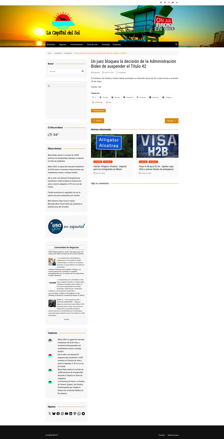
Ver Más (66, 319)
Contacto (162, 435)
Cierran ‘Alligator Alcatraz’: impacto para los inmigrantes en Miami (110, 168)
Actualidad (51, 44)
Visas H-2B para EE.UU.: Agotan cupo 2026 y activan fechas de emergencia (156, 168)
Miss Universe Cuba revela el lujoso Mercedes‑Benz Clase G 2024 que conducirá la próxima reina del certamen (65, 204)
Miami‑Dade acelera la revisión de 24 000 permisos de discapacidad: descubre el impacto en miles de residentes (66, 158)
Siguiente (170, 121)
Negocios (62, 44)
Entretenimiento (77, 44)
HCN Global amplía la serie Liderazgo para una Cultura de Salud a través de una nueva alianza (66, 253)
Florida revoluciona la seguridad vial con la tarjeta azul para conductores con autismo (64, 194)
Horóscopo (117, 44)
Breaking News (99, 111)
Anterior (99, 121)
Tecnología (106, 44)
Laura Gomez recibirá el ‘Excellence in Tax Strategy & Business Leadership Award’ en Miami (66, 294)
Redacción (96, 72)
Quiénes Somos (173, 435)
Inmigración (122, 72)
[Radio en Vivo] (163, 23)
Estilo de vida (92, 44)
